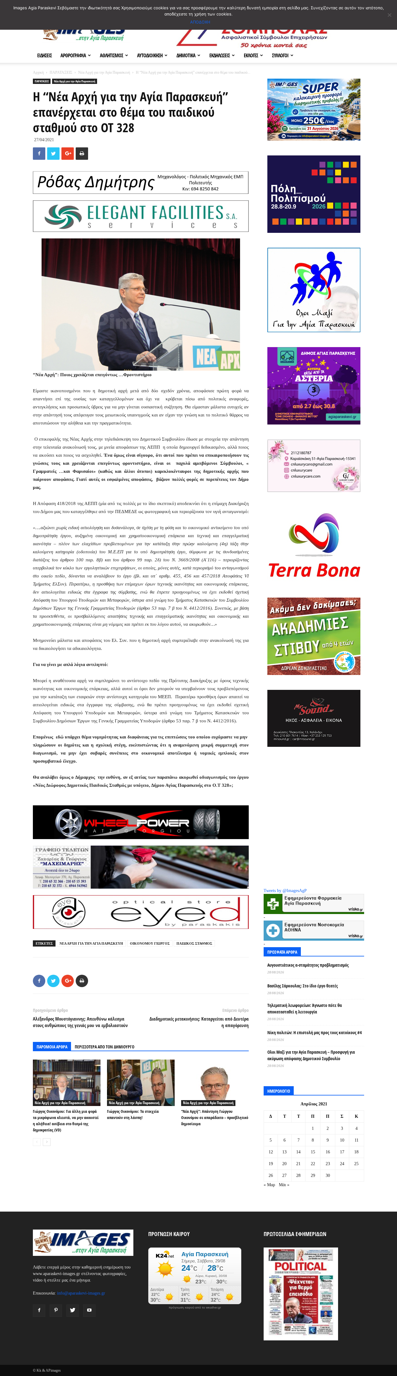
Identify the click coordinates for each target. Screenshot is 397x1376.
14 (298, 1152)
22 (313, 1163)
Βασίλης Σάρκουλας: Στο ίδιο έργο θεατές (302, 986)
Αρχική (38, 72)
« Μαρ (269, 1184)
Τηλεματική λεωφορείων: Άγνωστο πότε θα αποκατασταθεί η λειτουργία (304, 1008)
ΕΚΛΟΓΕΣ (251, 55)
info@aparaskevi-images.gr (81, 1293)
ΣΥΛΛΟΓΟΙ (280, 55)
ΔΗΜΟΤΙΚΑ (185, 55)
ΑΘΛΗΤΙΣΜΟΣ (111, 55)
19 (271, 1163)
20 (284, 1163)
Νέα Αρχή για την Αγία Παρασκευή (104, 72)
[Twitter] (72, 1310)
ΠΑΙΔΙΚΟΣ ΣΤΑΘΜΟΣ (194, 943)
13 (284, 1152)
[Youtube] (89, 1310)
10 (342, 1140)
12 (271, 1152)
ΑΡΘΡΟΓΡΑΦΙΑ (73, 55)
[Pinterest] (56, 1310)
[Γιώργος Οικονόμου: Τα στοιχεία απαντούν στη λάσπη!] (141, 1083)
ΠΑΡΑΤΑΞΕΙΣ (61, 72)
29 (313, 1175)
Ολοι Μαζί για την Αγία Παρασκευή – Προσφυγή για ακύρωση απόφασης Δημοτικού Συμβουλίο (311, 1055)
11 (357, 1140)
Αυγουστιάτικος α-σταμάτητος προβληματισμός (308, 965)
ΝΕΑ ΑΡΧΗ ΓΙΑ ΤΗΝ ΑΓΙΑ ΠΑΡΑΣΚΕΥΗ (91, 943)
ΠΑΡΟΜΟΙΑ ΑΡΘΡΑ (52, 1047)
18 (356, 1152)
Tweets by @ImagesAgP (285, 890)
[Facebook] (39, 1310)
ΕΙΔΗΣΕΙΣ (44, 55)
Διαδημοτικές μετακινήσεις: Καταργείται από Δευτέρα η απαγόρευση (199, 1022)
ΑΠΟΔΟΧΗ (200, 22)
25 (356, 1163)
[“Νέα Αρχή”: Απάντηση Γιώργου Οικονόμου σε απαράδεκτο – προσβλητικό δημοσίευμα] (215, 1083)
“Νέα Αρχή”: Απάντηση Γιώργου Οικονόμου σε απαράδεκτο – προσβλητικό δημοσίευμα (214, 1117)
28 (298, 1175)
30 (328, 1175)
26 (271, 1175)
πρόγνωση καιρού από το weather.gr (195, 1307)
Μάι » (284, 1184)
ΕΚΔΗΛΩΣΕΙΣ (219, 55)
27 (284, 1175)
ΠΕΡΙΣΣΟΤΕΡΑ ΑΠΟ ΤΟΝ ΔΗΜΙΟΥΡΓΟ (104, 1047)
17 (342, 1152)
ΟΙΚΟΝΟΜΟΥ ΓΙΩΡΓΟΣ (150, 943)
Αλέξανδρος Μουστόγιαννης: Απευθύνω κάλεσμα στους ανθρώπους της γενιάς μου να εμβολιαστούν (80, 1022)
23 (328, 1163)
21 (298, 1163)
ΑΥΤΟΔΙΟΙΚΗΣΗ (150, 55)
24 (342, 1163)
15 (313, 1152)
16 (328, 1152)
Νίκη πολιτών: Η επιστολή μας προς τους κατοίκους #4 (314, 1032)
